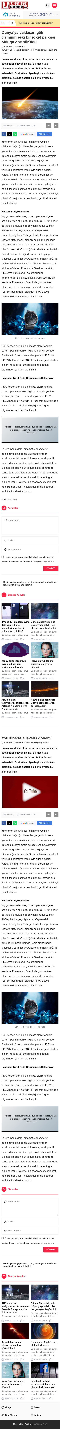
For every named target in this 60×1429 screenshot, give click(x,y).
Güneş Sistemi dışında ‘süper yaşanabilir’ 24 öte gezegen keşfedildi (43, 625)
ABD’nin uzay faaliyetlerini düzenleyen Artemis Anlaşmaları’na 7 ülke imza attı (15, 704)
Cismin (14, 499)
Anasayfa (8, 46)
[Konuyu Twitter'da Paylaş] (9, 134)
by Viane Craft (40, 1424)
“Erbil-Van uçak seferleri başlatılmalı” (35, 23)
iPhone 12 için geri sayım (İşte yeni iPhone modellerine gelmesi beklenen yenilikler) (15, 626)
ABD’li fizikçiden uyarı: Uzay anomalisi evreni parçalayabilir (43, 702)
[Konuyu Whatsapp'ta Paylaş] (15, 134)
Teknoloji (19, 46)
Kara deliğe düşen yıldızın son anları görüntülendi (12, 1345)
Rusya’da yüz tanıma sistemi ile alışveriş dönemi (42, 664)
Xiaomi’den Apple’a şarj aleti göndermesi (44, 1344)
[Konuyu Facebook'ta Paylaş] (4, 134)
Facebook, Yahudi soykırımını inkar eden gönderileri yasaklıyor (43, 1384)
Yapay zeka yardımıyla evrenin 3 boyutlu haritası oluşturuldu (14, 664)
